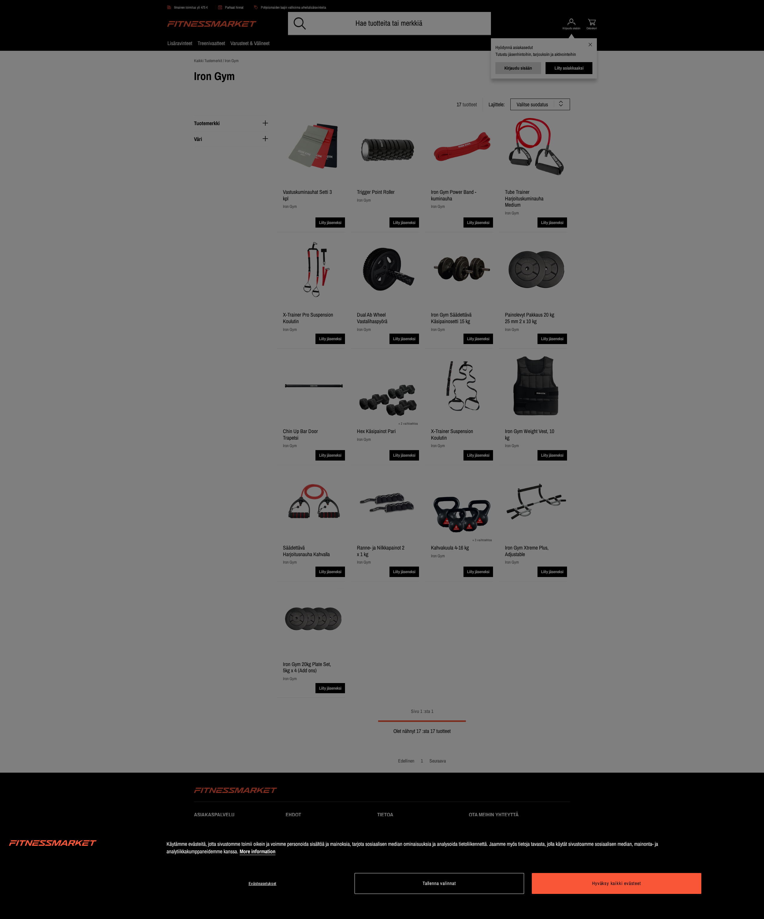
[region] (382, 867)
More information (257, 851)
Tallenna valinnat (439, 883)
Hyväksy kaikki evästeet (616, 883)
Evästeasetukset (263, 883)
